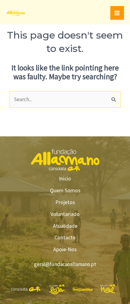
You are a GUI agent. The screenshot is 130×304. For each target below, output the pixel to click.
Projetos (65, 202)
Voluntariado (65, 213)
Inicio (65, 178)
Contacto (65, 237)
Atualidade (65, 225)
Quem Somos (65, 190)
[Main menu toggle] (117, 13)
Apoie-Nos (65, 249)
